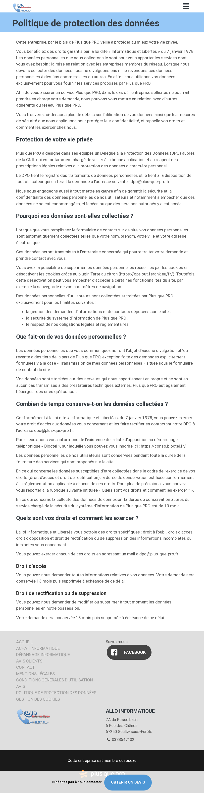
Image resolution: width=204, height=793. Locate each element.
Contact (25, 667)
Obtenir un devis (128, 782)
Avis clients (29, 661)
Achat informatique (38, 648)
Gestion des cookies (38, 699)
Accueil (24, 641)
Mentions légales (35, 673)
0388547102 (122, 739)
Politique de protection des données (56, 692)
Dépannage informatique (43, 654)
